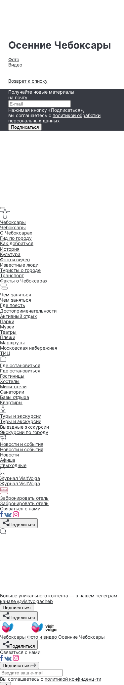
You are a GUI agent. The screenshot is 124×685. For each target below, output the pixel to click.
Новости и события (21, 449)
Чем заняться (15, 300)
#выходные (13, 465)
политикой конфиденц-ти (73, 679)
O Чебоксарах (16, 232)
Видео (15, 64)
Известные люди (19, 265)
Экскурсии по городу (24, 432)
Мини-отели (13, 386)
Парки (7, 321)
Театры (8, 332)
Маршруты (12, 342)
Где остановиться (20, 370)
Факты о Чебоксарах (24, 280)
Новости (9, 454)
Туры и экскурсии (20, 421)
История (10, 249)
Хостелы (10, 381)
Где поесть (12, 305)
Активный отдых (18, 316)
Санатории (12, 392)
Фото (13, 59)
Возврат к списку (28, 81)
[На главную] (29, 631)
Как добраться (16, 243)
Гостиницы (12, 376)
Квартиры (11, 402)
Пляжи (7, 337)
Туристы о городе (20, 270)
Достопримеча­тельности (28, 311)
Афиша (7, 460)
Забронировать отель (24, 503)
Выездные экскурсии (24, 427)
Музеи (7, 326)
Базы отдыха (14, 397)
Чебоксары (13, 227)
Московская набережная (28, 348)
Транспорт (12, 275)
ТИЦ (5, 353)
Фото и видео (15, 259)
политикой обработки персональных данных (54, 117)
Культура (10, 254)
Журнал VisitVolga (20, 483)
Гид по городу (16, 238)
